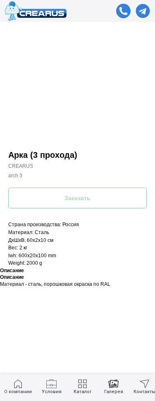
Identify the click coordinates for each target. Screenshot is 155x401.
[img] (143, 11)
